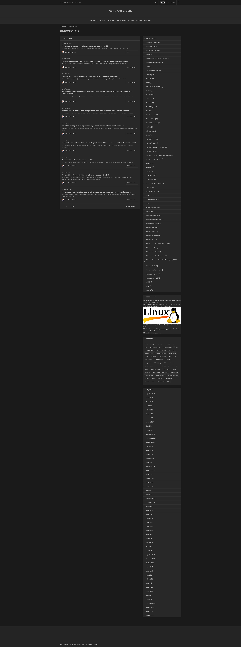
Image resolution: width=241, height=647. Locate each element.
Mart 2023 (149, 515)
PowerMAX (154, 356)
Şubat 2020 (150, 615)
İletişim (139, 21)
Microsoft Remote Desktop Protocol (158, 155)
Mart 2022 (149, 539)
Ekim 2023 (149, 490)
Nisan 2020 (149, 611)
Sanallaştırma (149, 360)
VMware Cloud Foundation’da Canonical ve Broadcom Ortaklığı (85, 175)
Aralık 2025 (149, 418)
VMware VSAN (150, 266)
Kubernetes (150, 131)
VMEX (174, 369)
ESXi (146, 347)
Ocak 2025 (149, 462)
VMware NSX (150, 240)
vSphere (160, 378)
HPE (147, 111)
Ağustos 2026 (150, 394)
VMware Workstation (153, 270)
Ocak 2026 (149, 414)
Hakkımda (147, 21)
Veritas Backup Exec (153, 216)
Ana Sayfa (93, 21)
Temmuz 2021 (150, 559)
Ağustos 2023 (150, 498)
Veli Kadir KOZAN (120, 11)
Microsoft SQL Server (153, 159)
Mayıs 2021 (149, 567)
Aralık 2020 (149, 587)
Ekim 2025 (149, 426)
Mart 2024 (149, 474)
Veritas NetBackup (152, 224)
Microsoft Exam (151, 143)
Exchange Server (167, 347)
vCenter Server (167, 366)
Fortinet (148, 99)
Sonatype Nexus (151, 199)
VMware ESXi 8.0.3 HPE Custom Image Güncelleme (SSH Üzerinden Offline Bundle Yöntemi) (95, 111)
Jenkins (148, 127)
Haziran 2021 (150, 563)
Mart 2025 (149, 454)
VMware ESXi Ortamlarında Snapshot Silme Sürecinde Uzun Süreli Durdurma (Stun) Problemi (96, 192)
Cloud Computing (152, 71)
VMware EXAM (150, 232)
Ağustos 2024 (150, 466)
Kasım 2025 (150, 422)
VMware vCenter (151, 252)
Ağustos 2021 (150, 555)
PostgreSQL (150, 175)
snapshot (148, 363)
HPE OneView (150, 119)
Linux (147, 135)
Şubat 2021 (149, 579)
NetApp (148, 163)
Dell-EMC (149, 79)
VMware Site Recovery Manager (157, 244)
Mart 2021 (149, 575)
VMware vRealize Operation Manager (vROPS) (162, 260)
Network (148, 167)
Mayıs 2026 (149, 398)
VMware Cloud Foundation (160, 372)
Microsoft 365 (150, 139)
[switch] (162, 2)
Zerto (148, 286)
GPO (176, 347)
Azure (148, 54)
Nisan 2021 (149, 571)
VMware (147, 372)
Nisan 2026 (149, 402)
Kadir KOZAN (172, 353)
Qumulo (148, 187)
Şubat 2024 (150, 478)
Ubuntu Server (149, 366)
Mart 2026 (149, 406)
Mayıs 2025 (149, 446)
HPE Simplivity (149, 353)
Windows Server (151, 278)
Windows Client (151, 274)
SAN (175, 356)
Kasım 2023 (150, 486)
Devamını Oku (131, 52)
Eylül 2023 (149, 494)
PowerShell (149, 179)
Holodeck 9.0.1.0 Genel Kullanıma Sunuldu (77, 160)
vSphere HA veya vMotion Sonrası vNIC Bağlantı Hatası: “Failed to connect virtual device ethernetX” (99, 143)
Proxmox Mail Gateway (154, 183)
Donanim (149, 95)
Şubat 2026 (150, 410)
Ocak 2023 (149, 523)
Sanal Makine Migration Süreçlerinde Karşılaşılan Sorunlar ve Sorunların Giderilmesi (93, 126)
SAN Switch (159, 360)
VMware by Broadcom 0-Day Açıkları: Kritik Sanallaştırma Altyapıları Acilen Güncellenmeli (95, 61)
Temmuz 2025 (151, 438)
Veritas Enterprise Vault (154, 220)
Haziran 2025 (150, 442)
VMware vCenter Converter (155, 256)
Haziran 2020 (150, 607)
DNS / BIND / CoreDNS (153, 87)
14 (73, 206)
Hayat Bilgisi (150, 107)
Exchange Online (155, 347)
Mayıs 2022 (149, 531)
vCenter (158, 366)
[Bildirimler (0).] (179, 2)
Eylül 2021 (149, 551)
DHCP (148, 83)
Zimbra (148, 290)
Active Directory (151, 50)
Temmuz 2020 (151, 603)
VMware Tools (150, 248)
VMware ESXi (150, 228)
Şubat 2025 (150, 458)
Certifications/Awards (125, 21)
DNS (174, 344)
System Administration (166, 363)
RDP (170, 356)
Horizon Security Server (163, 350)
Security (148, 195)
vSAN (153, 378)
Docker (148, 91)
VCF (176, 366)
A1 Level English (151, 46)
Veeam (148, 211)
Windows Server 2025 (163, 382)
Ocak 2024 (149, 482)
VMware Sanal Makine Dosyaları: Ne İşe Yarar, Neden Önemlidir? (85, 46)
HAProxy (148, 103)
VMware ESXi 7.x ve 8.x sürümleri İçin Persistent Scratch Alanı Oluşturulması (90, 76)
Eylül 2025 (149, 430)
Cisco (148, 67)
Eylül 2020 (149, 599)
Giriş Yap (172, 2)
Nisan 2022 (149, 535)
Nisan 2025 (149, 450)
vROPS (147, 378)
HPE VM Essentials (152, 123)
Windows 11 (168, 378)
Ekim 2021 (149, 547)
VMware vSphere (173, 375)
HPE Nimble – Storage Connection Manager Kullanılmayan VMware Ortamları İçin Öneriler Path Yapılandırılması (97, 93)
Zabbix (148, 282)
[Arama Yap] (156, 2)
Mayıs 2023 (149, 506)
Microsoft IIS (150, 151)
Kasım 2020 (150, 591)
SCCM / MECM (150, 191)
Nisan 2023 (149, 511)
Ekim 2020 (149, 595)
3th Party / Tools (151, 42)
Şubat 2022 (149, 543)
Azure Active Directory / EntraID (156, 59)
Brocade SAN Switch (153, 63)
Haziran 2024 (150, 470)
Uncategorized (151, 208)
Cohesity (149, 75)
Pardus (148, 171)
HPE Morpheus (150, 115)
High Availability (149, 350)
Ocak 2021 (149, 583)
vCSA (146, 369)
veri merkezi (166, 369)
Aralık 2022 (149, 527)
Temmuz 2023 (151, 503)
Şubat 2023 (150, 519)
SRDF (155, 363)
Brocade (159, 344)
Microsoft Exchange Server (155, 147)
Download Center (107, 21)
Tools (147, 203)
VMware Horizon (151, 236)
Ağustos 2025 (150, 434)
